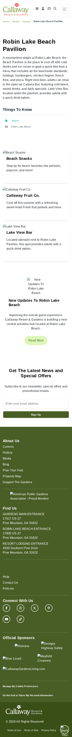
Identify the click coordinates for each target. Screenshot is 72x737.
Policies (8, 588)
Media (7, 458)
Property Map (12, 476)
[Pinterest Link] (48, 608)
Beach (16, 21)
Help (6, 576)
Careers (8, 446)
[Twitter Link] (34, 608)
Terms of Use (14, 730)
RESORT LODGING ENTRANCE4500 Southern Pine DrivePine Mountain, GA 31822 (25, 548)
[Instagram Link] (20, 608)
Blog (6, 464)
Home (6, 21)
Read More (36, 340)
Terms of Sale (31, 730)
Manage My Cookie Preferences (20, 686)
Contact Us (10, 582)
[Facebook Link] (6, 608)
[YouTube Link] (6, 619)
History (7, 452)
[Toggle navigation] (64, 9)
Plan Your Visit (13, 470)
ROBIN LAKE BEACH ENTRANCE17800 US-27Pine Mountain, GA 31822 (27, 533)
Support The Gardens (17, 482)
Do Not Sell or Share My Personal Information (28, 695)
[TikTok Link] (20, 619)
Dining (26, 21)
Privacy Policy (48, 730)
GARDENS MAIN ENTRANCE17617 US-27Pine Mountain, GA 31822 (24, 519)
